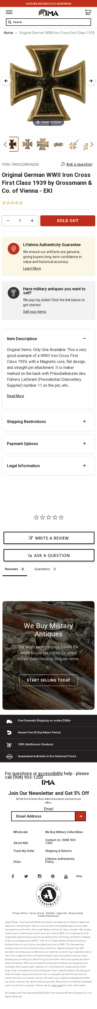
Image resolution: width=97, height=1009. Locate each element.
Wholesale (20, 832)
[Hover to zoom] (48, 83)
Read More (15, 396)
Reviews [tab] (11, 569)
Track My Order (23, 851)
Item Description (22, 338)
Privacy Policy (20, 913)
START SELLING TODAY (48, 680)
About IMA (20, 843)
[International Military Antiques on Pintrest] (53, 876)
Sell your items (34, 311)
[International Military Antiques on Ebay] (81, 876)
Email (48, 809)
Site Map (50, 913)
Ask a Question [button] (52, 555)
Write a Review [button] (52, 538)
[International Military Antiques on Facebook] (12, 876)
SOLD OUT (68, 220)
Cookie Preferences (48, 915)
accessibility (50, 773)
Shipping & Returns (58, 851)
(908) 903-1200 (28, 777)
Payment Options (22, 443)
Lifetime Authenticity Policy (59, 860)
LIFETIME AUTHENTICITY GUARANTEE (48, 3)
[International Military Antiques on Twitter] (26, 876)
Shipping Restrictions (26, 421)
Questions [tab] (42, 569)
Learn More (32, 268)
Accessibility (75, 913)
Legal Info (61, 913)
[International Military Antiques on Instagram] (40, 876)
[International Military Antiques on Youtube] (67, 876)
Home (8, 33)
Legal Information (23, 465)
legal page (57, 985)
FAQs (17, 862)
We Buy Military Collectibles (64, 832)
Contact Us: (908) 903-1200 (61, 841)
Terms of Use (36, 913)
